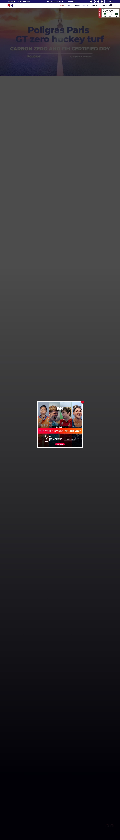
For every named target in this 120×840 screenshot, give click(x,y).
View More (99, 14)
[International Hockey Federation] (16, 5)
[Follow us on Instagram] (102, 1)
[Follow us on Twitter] (98, 1)
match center (110, 13)
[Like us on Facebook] (91, 1)
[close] (82, 402)
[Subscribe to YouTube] (95, 1)
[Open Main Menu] (110, 5)
